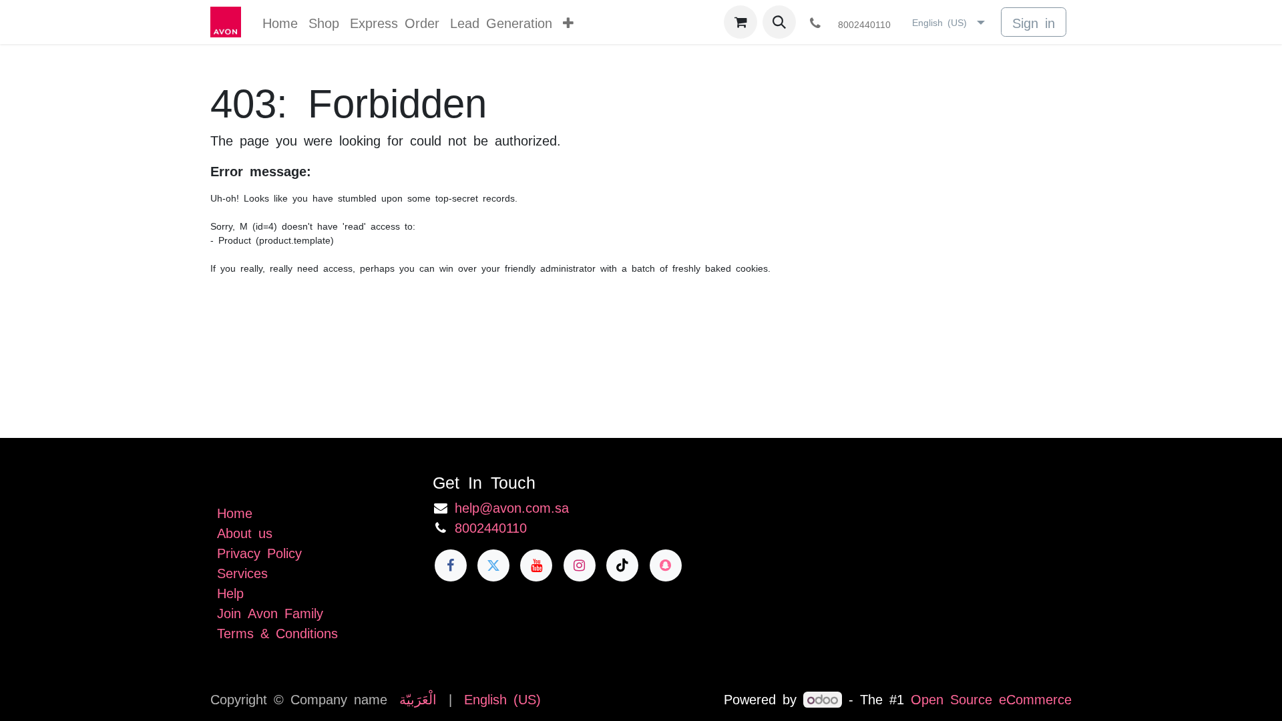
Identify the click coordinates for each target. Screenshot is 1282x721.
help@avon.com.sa (512, 507)
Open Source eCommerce (991, 698)
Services (242, 572)
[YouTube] (536, 565)
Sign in (1033, 22)
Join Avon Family (270, 612)
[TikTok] (622, 565)
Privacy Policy (259, 552)
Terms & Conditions (277, 632)
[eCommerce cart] (740, 22)
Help (230, 592)
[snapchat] (666, 565)
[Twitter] (493, 565)
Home (234, 512)
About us (244, 532)
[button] (779, 22)
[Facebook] (451, 565)
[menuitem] (280, 22)
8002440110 (491, 527)
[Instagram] (580, 565)
